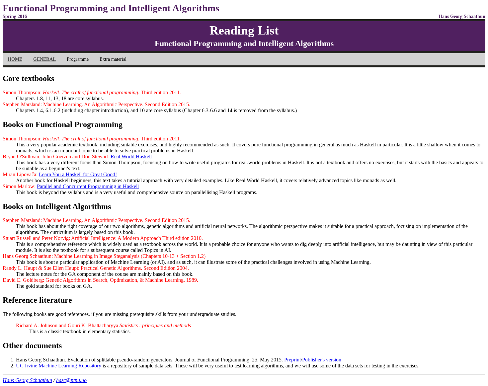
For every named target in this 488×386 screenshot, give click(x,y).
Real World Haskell (131, 156)
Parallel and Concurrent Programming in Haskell (88, 186)
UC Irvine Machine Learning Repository (58, 365)
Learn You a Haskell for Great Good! (78, 174)
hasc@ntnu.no (71, 380)
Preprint (292, 359)
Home (15, 59)
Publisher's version (321, 359)
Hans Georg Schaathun (27, 380)
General (44, 59)
